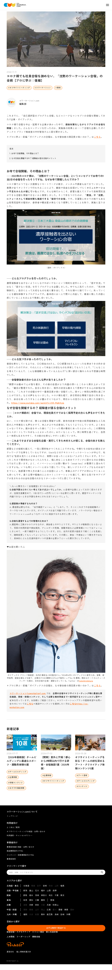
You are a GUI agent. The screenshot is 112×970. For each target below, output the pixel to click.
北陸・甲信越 (13, 890)
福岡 (25, 914)
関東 (9, 895)
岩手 (39, 885)
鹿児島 (50, 914)
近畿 (9, 904)
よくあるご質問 (13, 827)
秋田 (51, 885)
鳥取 (25, 909)
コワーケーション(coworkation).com (28, 693)
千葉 (57, 895)
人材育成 (11, 936)
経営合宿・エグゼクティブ (18, 931)
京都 (31, 904)
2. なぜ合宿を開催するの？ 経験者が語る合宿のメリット (32, 158)
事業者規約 (11, 859)
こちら (97, 136)
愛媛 (60, 909)
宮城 (45, 885)
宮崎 (62, 914)
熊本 (43, 914)
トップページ (12, 816)
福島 (62, 885)
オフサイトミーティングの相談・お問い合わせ (26, 831)
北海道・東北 (13, 885)
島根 (31, 909)
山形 (57, 885)
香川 (55, 909)
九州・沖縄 (12, 914)
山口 (37, 909)
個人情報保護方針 (23, 951)
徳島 (66, 909)
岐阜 (25, 900)
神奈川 (44, 895)
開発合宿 (36, 936)
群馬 (25, 895)
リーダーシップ (23, 936)
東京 (62, 895)
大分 (31, 914)
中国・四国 (12, 909)
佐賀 (37, 914)
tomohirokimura (86, 680)
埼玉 (51, 895)
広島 (49, 909)
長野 (55, 890)
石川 (37, 890)
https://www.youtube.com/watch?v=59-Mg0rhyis (37, 402)
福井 (43, 890)
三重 (37, 900)
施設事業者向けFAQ (15, 850)
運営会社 (10, 951)
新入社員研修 (52, 931)
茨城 (37, 895)
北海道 (26, 885)
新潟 (25, 890)
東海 (9, 900)
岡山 (43, 909)
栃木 (31, 895)
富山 (31, 890)
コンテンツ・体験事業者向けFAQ (20, 855)
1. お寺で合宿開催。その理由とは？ (24, 153)
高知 (72, 909)
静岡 (43, 900)
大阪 (43, 904)
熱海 (52, 900)
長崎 (57, 914)
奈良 (37, 904)
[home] (15, 5)
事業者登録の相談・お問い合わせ (20, 847)
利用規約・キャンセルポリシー (19, 835)
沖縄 (68, 914)
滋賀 (25, 904)
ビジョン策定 (38, 931)
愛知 (31, 900)
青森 (33, 885)
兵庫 (49, 904)
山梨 (49, 890)
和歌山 (55, 904)
